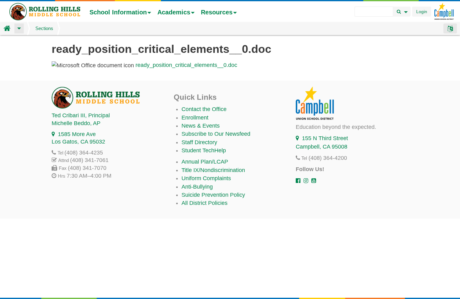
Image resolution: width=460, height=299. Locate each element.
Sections (44, 28)
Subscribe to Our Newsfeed (215, 134)
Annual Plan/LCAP (204, 162)
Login (421, 11)
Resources (217, 12)
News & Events (200, 126)
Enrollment (194, 117)
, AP (76, 123)
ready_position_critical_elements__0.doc (186, 65)
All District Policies (204, 203)
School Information (118, 12)
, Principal (81, 115)
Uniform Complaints (206, 178)
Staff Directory (199, 142)
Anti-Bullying (197, 187)
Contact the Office (204, 109)
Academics (173, 12)
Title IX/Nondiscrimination (213, 170)
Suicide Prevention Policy (213, 195)
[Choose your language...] (450, 28)
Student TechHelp (203, 150)
